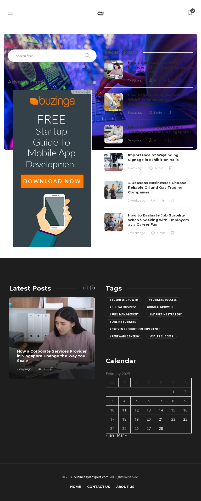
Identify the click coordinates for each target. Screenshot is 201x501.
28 (161, 428)
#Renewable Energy (124, 336)
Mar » (122, 435)
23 (185, 419)
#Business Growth (123, 300)
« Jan (110, 435)
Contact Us (98, 487)
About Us (125, 487)
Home (75, 487)
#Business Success (163, 300)
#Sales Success (161, 336)
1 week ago (135, 168)
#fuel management (124, 314)
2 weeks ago (136, 200)
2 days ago (135, 80)
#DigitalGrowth (160, 307)
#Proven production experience (134, 329)
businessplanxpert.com (91, 477)
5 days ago (135, 112)
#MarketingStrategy (165, 314)
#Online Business (122, 322)
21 (161, 419)
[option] (52, 338)
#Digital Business (122, 307)
